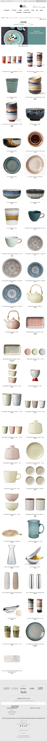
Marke (41, 10)
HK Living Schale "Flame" (12, 151)
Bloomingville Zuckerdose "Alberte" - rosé (12, 462)
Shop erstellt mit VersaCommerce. (23, 737)
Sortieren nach (15, 24)
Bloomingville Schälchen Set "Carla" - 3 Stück (12, 385)
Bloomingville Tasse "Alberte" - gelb (12, 488)
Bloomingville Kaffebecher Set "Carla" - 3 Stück (35, 411)
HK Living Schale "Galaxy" (35, 124)
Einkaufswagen (41, 1)
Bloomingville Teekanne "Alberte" (35, 306)
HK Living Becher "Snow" (12, 228)
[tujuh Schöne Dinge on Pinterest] (45, 19)
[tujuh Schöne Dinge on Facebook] (22, 726)
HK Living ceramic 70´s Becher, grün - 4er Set (11, 644)
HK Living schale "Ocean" (12, 202)
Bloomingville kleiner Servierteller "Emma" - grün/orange (12, 359)
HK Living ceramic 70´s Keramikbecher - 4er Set (12, 71)
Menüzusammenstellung (23, 46)
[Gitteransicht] (31, 24)
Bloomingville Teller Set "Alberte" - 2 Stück (35, 462)
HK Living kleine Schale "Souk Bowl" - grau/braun (35, 253)
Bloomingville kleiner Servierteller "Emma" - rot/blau (35, 332)
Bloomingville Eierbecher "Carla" (35, 385)
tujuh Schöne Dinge (25, 735)
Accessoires (6, 10)
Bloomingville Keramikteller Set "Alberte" (35, 488)
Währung (8, 1)
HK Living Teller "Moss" (12, 176)
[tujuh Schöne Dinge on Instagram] (43, 19)
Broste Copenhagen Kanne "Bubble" (12, 566)
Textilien (14, 10)
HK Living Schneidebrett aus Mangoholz (12, 541)
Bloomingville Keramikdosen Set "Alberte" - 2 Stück (35, 515)
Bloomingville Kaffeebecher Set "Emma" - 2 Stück (12, 411)
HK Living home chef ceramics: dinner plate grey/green (35, 644)
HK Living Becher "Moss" (12, 97)
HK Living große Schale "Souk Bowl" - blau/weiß (12, 306)
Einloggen (25, 1)
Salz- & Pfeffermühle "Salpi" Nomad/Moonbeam (12, 592)
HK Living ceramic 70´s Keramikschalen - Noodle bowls (12, 124)
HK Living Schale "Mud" (35, 202)
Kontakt (11, 710)
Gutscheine (12, 714)
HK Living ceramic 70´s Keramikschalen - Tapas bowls (35, 98)
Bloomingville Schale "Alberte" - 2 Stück (12, 514)
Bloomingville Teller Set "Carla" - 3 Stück (35, 359)
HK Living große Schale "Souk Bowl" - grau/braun (12, 280)
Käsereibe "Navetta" (12, 618)
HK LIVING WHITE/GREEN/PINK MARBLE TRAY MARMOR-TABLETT (12, 671)
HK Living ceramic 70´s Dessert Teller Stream (35, 151)
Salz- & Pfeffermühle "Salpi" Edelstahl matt (35, 592)
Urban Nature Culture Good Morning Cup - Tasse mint (12, 254)
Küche (32, 10)
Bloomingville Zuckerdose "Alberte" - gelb (35, 437)
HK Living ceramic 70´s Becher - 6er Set (35, 71)
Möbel (20, 10)
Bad (37, 10)
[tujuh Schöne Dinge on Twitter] (40, 19)
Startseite (3, 17)
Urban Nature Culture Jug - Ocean (35, 541)
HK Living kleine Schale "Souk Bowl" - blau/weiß (35, 280)
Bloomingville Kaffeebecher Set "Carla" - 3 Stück (12, 437)
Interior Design (27, 12)
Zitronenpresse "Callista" (35, 566)
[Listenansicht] (33, 24)
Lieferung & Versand (12, 711)
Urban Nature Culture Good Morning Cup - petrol (35, 228)
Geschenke (18, 12)
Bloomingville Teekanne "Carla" (11, 332)
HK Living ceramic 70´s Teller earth (35, 176)
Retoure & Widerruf (12, 713)
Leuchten (26, 10)
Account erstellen (32, 1)
